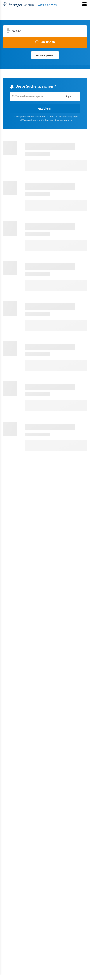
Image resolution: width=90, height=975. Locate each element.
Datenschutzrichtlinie (42, 117)
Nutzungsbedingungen (66, 117)
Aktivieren (45, 109)
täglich (68, 97)
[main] (45, 237)
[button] (45, 42)
